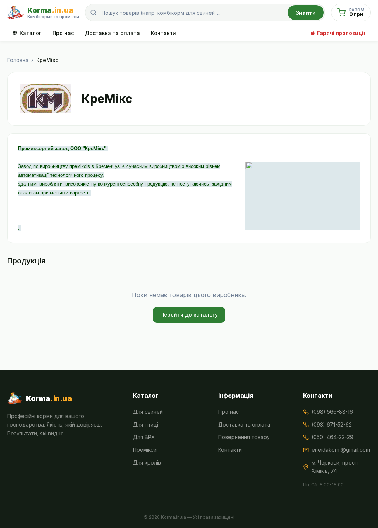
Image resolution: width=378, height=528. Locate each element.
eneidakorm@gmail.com (341, 449)
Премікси (145, 449)
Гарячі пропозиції (341, 33)
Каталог (30, 33)
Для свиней (148, 411)
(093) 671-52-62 (332, 424)
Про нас (63, 33)
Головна (17, 60)
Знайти (306, 13)
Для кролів (147, 462)
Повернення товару (244, 437)
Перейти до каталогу (189, 314)
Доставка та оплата (112, 33)
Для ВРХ (144, 437)
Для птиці (145, 424)
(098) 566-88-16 (332, 411)
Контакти (163, 33)
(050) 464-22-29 (332, 437)
